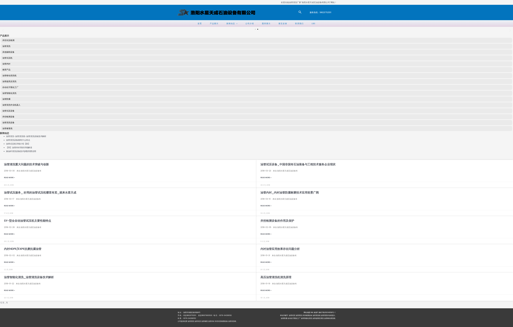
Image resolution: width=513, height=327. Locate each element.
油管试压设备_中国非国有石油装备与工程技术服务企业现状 (298, 164)
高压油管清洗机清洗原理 (276, 277)
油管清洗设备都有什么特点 (18, 140)
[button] (300, 12)
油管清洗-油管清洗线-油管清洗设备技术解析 (26, 136)
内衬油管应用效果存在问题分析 (280, 249)
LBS (313, 23)
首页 (200, 23)
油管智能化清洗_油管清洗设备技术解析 (29, 277)
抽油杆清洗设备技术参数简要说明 (21, 151)
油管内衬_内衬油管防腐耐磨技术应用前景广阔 (290, 192)
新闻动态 (230, 23)
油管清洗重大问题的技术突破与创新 (26, 164)
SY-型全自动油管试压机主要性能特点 (27, 221)
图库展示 (266, 23)
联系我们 (299, 23)
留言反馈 (283, 23)
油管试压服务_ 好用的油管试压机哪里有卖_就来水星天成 (40, 192)
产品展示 (214, 23)
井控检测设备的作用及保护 (277, 221)
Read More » (9, 177)
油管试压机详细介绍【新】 (18, 143)
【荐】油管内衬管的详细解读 (19, 147)
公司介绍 (249, 23)
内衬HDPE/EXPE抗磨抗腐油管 (22, 249)
